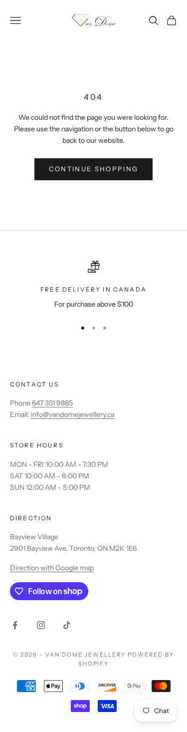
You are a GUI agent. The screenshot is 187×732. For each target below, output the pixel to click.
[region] (93, 285)
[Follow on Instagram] (41, 625)
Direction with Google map (52, 567)
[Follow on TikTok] (67, 625)
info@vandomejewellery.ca (72, 414)
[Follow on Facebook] (15, 625)
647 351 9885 (52, 402)
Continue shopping (94, 169)
